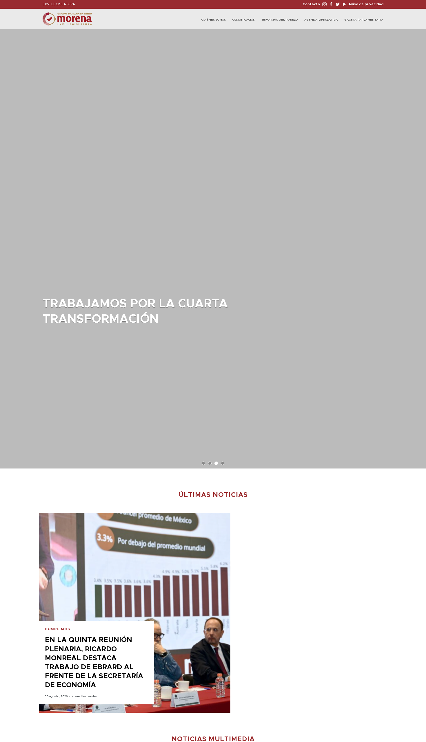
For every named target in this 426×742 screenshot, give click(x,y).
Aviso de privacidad (365, 4)
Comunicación (243, 19)
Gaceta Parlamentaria (364, 19)
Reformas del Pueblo (280, 19)
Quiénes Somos (213, 19)
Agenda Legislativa (321, 19)
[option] (213, 245)
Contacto (311, 4)
